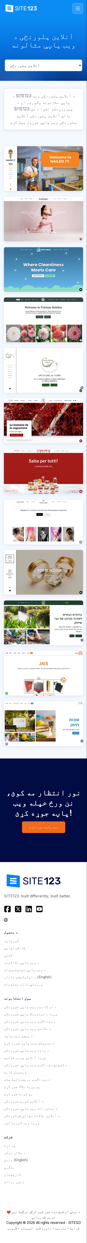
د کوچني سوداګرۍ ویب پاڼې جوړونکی (35, 1064)
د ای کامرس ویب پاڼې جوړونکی (30, 1006)
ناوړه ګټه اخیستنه (36, 1228)
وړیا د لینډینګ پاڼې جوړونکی (31, 1014)
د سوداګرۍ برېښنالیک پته (27, 1079)
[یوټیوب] (39, 909)
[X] (18, 909)
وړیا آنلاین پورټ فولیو (25, 1057)
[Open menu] (77, 8)
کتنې (8, 955)
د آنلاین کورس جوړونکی (24, 1101)
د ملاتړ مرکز (14, 1152)
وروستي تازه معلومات (23, 984)
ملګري (9, 1167)
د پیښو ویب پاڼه (18, 1035)
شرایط (75, 1228)
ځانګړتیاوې (15, 948)
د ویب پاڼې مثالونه (21, 962)
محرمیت (60, 1228)
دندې (16, 1160)
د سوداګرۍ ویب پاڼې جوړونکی (30, 1021)
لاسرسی (12, 1228)
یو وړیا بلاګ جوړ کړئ (22, 1086)
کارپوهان (12, 1174)
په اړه (10, 1145)
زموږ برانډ (14, 1181)
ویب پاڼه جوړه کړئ (43, 827)
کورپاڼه (11, 940)
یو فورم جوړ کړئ (18, 1093)
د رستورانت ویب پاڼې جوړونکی (31, 1108)
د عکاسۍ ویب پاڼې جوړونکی (27, 1028)
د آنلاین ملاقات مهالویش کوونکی (32, 1115)
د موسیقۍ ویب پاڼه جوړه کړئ (29, 1043)
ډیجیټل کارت (15, 1072)
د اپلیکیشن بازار (28, 977)
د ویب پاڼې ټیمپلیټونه (25, 969)
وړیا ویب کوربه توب (21, 1123)
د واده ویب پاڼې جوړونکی (26, 1050)
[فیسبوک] (8, 909)
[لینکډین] (29, 909)
